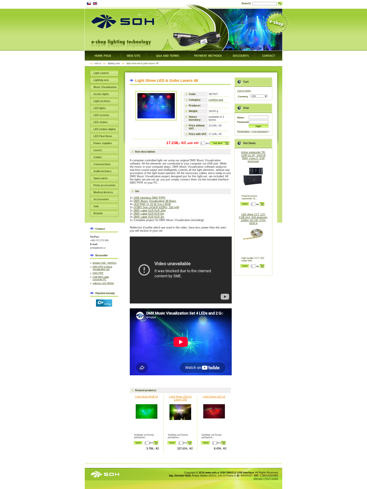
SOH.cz (97, 63)
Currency (243, 96)
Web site (133, 55)
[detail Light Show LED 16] (214, 418)
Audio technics (102, 171)
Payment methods (208, 55)
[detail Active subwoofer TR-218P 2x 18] (253, 179)
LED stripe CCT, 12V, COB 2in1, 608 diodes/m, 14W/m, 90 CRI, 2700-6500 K (253, 219)
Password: (243, 122)
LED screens (101, 115)
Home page (103, 55)
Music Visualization (105, 87)
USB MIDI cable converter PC (101, 278)
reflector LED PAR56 (103, 283)
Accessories (101, 199)
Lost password (259, 131)
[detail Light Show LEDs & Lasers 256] (180, 418)
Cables (97, 157)
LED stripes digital (104, 129)
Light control (101, 73)
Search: (246, 3)
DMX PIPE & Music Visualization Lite (102, 268)
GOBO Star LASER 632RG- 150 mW (156, 207)
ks (257, 204)
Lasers (97, 150)
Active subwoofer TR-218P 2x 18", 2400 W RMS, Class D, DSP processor (253, 157)
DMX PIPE (98, 273)
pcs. (208, 143)
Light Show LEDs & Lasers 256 (180, 398)
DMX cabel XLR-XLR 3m (149, 216)
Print (267, 478)
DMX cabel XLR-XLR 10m (150, 210)
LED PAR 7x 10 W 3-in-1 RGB (152, 204)
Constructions (102, 164)
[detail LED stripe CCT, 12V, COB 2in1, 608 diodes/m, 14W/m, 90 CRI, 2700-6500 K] (253, 241)
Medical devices (103, 192)
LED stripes (100, 122)
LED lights (99, 108)
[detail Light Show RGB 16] (146, 418)
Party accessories (104, 185)
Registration (243, 131)
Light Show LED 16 (214, 396)
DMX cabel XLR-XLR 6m (149, 213)
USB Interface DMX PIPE (149, 197)
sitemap (258, 478)
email (275, 478)
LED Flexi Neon (102, 136)
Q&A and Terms (167, 55)
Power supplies (102, 143)
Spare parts (100, 178)
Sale (96, 206)
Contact (268, 55)
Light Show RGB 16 (146, 396)
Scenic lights (101, 94)
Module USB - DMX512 (104, 263)
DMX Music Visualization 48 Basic (155, 201)
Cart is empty (244, 90)
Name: (240, 117)
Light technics (101, 101)
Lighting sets (216, 99)
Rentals (98, 213)
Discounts (241, 55)
